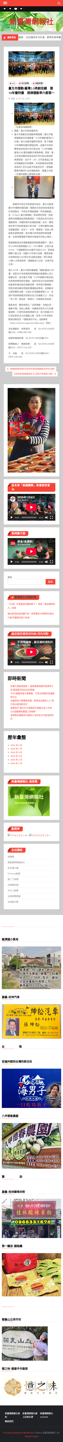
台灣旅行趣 (13, 901)
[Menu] (5, 3)
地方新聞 (25, 83)
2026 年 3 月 (16, 756)
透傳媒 (11, 856)
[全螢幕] (51, 517)
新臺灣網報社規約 (12, 1415)
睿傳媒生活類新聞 (25, 597)
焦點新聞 (39, 83)
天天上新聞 (13, 890)
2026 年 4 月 (16, 752)
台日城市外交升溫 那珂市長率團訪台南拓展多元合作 (31, 37)
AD (13, 83)
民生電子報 (13, 868)
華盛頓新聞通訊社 (16, 862)
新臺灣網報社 (31, 21)
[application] (31, 507)
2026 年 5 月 (16, 748)
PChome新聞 (14, 873)
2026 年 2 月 (16, 759)
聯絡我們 (9, 1421)
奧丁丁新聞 (13, 879)
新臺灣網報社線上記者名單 (29, 1415)
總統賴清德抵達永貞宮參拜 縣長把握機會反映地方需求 (32, 369)
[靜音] (46, 517)
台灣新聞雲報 (14, 896)
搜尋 (10, 577)
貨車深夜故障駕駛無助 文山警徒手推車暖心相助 (33, 374)
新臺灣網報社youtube (46, 1415)
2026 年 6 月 (16, 745)
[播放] (11, 517)
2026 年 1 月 (16, 763)
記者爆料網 (13, 885)
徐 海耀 (11, 98)
